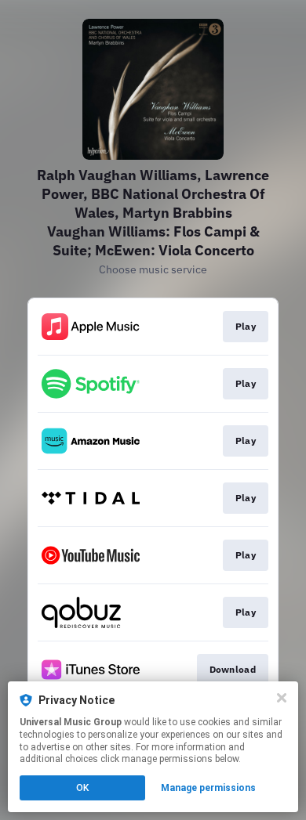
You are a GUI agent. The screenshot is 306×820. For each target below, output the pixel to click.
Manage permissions (208, 787)
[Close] (281, 697)
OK (82, 787)
